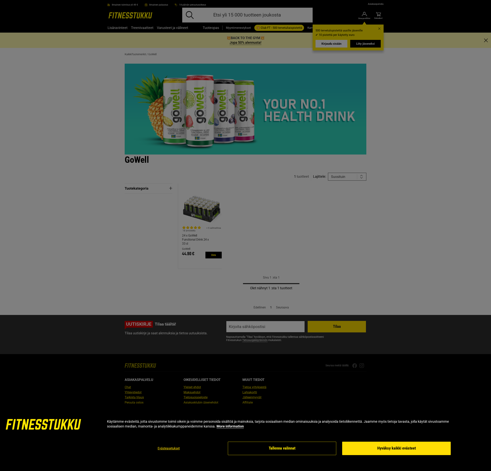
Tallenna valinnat (282, 448)
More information (230, 426)
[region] (245, 437)
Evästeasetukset (169, 448)
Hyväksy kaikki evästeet (396, 448)
